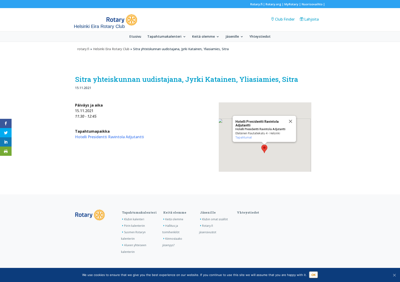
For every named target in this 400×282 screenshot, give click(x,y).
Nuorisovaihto (312, 4)
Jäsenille (232, 37)
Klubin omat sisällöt (215, 219)
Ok (313, 275)
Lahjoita (311, 19)
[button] (264, 148)
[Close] (290, 121)
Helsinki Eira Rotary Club (111, 49)
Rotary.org (273, 4)
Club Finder (285, 19)
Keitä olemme (203, 37)
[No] (394, 275)
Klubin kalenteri (134, 219)
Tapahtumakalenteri (164, 37)
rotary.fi (83, 49)
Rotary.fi (256, 4)
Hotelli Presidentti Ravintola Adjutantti (109, 136)
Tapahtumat (243, 137)
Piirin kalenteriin (134, 226)
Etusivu (135, 37)
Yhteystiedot (260, 37)
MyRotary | (293, 4)
